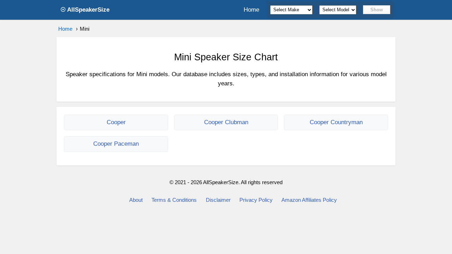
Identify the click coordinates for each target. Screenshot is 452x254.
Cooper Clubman (226, 122)
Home (251, 9)
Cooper (116, 122)
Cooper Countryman (336, 122)
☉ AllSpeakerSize (84, 9)
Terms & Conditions (174, 200)
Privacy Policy (256, 200)
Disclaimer (218, 200)
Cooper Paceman (116, 143)
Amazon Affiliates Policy (309, 200)
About (136, 200)
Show (376, 9)
